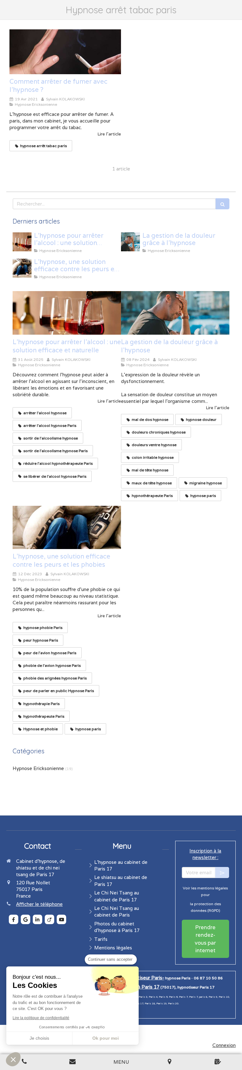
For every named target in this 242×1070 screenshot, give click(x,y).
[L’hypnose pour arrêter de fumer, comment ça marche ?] (65, 51)
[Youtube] (61, 919)
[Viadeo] (49, 919)
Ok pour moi (105, 1038)
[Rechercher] (222, 203)
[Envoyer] (222, 872)
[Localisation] (169, 1062)
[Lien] (73, 1062)
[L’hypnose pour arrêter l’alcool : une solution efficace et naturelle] (22, 241)
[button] (13, 1059)
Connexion (224, 1045)
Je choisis (39, 1038)
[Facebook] (13, 919)
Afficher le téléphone (39, 904)
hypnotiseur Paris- (144, 978)
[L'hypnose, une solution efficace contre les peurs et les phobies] (22, 268)
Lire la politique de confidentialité (41, 1018)
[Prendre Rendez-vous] (217, 1062)
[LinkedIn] (37, 919)
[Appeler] (24, 1062)
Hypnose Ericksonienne (38, 768)
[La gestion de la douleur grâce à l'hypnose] (130, 241)
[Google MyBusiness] (25, 919)
